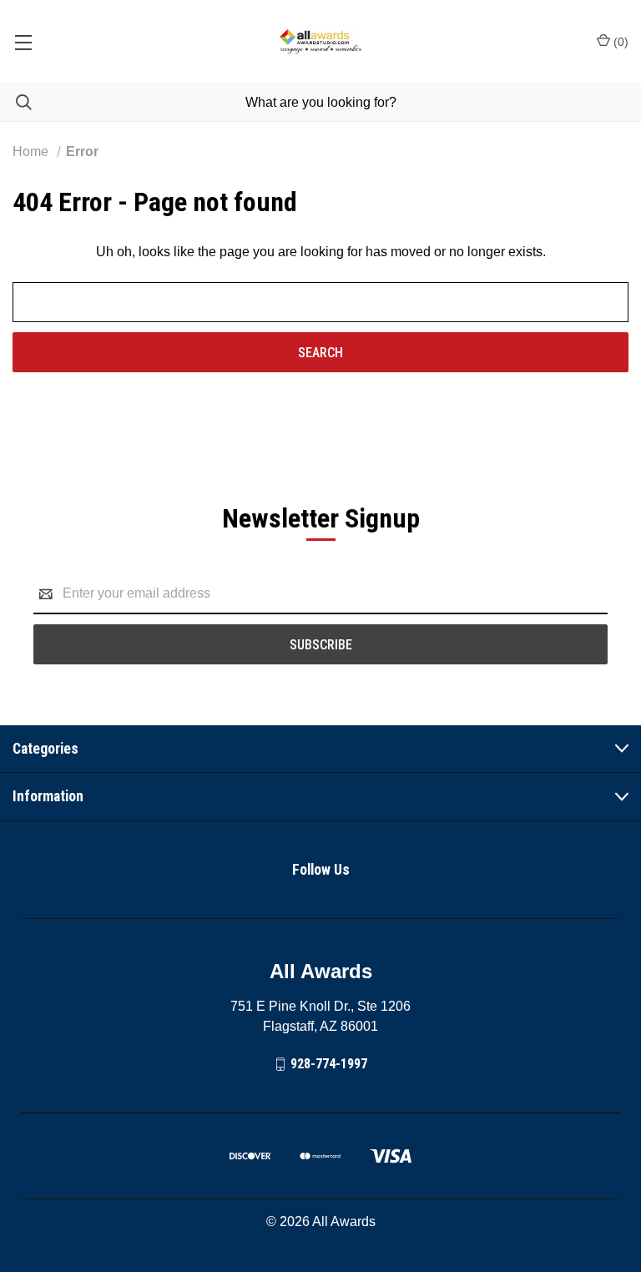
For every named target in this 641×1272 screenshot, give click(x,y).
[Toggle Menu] (23, 41)
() (619, 41)
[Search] (16, 102)
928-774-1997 (328, 1064)
